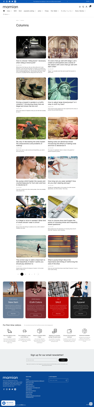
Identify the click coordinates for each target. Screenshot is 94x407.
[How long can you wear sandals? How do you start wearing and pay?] (63, 167)
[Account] (86, 7)
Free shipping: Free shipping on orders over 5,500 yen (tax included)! (47, 1)
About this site (29, 392)
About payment (29, 384)
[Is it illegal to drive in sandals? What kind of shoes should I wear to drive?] (31, 207)
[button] (83, 7)
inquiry (27, 379)
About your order (30, 382)
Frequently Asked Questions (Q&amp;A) (35, 380)
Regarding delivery (30, 385)
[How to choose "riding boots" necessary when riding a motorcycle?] (31, 47)
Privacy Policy (29, 394)
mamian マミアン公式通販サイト (19, 404)
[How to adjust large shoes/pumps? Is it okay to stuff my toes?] (63, 89)
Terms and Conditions (31, 390)
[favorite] (80, 7)
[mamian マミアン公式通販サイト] (10, 6)
